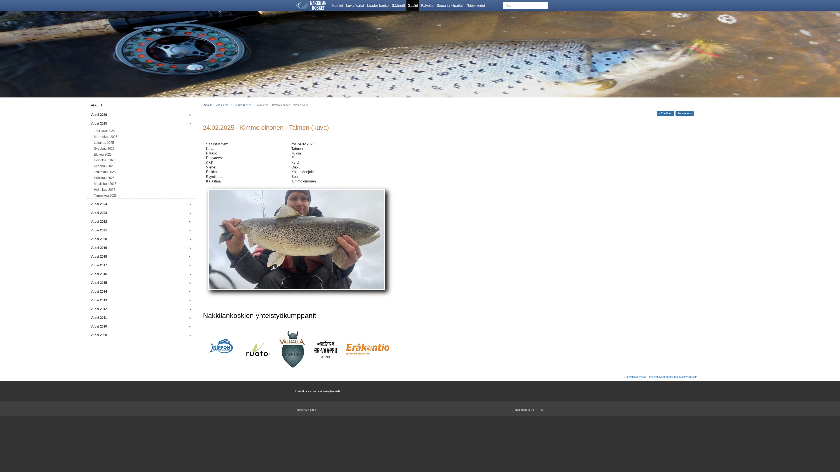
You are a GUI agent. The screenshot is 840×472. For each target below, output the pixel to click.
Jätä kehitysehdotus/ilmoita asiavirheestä (673, 376)
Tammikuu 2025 (105, 195)
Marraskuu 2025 (105, 137)
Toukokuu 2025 (105, 172)
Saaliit (413, 5)
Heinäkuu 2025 (104, 160)
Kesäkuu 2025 (104, 166)
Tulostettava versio (634, 376)
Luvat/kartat (356, 5)
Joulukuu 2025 (104, 131)
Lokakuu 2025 (104, 142)
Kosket (338, 5)
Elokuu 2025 (103, 154)
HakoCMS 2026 (306, 410)
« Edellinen (665, 113)
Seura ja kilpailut (450, 5)
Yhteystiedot (476, 5)
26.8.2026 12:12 (524, 410)
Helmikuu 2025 (104, 189)
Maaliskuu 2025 (105, 184)
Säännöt (399, 5)
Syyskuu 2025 (104, 148)
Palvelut (428, 5)
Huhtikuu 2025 (104, 178)
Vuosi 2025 (222, 105)
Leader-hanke (378, 5)
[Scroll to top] (542, 410)
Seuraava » (684, 113)
